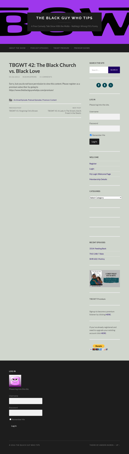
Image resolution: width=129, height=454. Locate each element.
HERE (108, 314)
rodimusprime (30, 77)
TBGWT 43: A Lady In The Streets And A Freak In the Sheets (64, 110)
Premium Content (49, 100)
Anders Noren (106, 445)
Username (93, 111)
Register (93, 163)
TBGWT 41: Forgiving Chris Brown (23, 109)
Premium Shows (82, 48)
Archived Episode (20, 100)
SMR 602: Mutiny (97, 259)
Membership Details (98, 179)
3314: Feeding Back (97, 248)
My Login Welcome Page (100, 174)
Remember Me (98, 135)
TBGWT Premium (61, 48)
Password (93, 123)
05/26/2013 (14, 77)
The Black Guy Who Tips (64, 18)
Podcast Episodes (39, 48)
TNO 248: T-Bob (96, 254)
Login (91, 168)
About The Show (17, 48)
